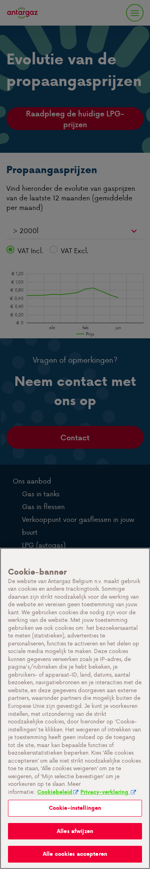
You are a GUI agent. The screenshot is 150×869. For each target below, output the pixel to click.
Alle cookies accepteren (75, 854)
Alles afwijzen (75, 831)
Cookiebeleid (54, 792)
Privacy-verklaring (105, 792)
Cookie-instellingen (75, 808)
